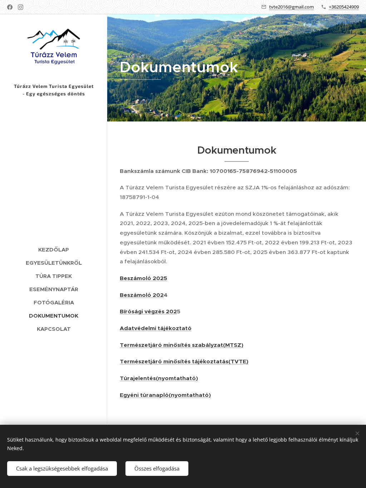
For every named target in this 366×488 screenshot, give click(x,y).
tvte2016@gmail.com (291, 7)
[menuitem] (53, 249)
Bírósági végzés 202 (148, 311)
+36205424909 (344, 7)
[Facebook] (9, 7)
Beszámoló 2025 (143, 278)
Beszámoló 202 (142, 295)
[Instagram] (20, 7)
